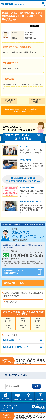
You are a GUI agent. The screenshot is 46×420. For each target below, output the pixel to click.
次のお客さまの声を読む (36, 101)
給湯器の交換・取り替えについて (15, 347)
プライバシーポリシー (8, 405)
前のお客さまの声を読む (9, 101)
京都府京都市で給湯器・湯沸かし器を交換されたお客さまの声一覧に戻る (23, 110)
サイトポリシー (6, 408)
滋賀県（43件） (38, 327)
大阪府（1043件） (8, 320)
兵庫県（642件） (37, 320)
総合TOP (4, 410)
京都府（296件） (23, 320)
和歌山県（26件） (23, 327)
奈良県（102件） (8, 327)
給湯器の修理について (11, 340)
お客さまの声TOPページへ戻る (15, 375)
